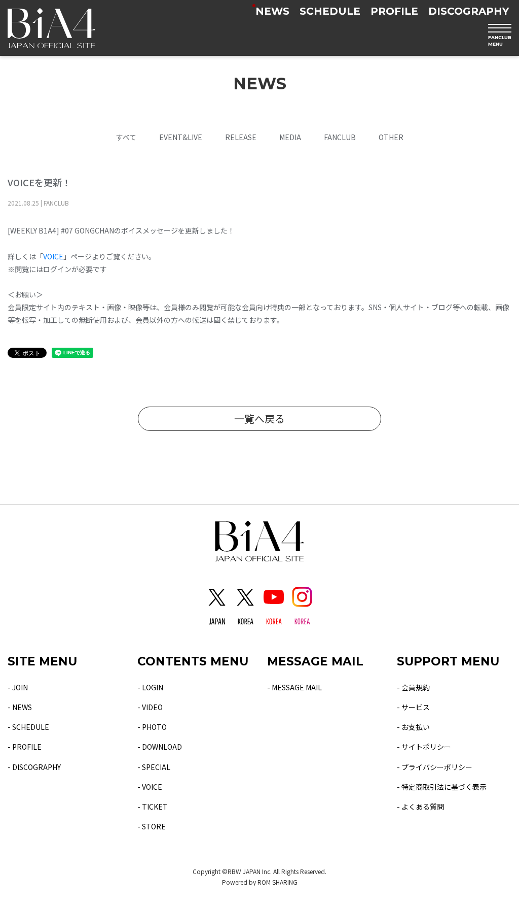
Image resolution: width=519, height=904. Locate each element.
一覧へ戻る (259, 418)
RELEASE (240, 137)
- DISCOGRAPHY (34, 767)
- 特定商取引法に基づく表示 (442, 787)
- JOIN (18, 687)
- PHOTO (152, 727)
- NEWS (20, 707)
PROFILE (394, 11)
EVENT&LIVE (180, 137)
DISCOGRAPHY (468, 11)
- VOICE (149, 787)
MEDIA (290, 137)
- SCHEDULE (28, 727)
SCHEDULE (330, 11)
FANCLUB (340, 137)
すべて (126, 137)
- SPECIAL (153, 767)
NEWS (272, 11)
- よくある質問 (420, 806)
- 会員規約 (413, 687)
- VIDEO (150, 707)
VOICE (53, 256)
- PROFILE (25, 747)
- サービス (413, 707)
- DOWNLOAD (159, 747)
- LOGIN (150, 687)
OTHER (391, 137)
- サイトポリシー (424, 747)
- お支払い (413, 727)
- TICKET (152, 806)
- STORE (151, 826)
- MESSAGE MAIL (294, 687)
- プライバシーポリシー (434, 767)
